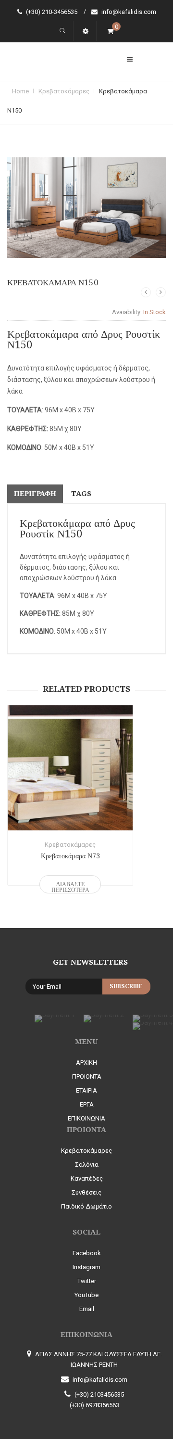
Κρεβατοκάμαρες (63, 91)
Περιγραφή (35, 493)
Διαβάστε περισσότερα (70, 887)
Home (20, 91)
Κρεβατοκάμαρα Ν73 (70, 856)
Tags (81, 493)
